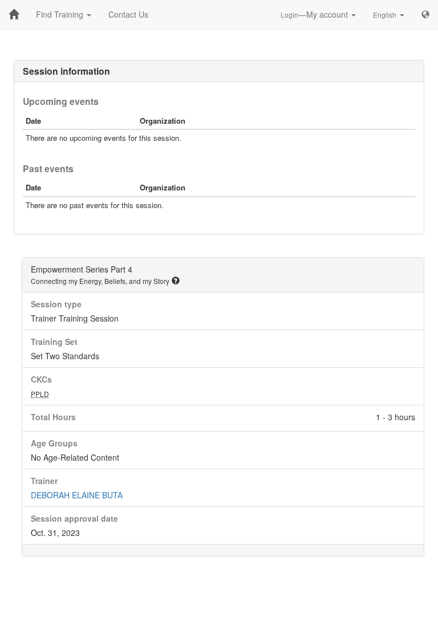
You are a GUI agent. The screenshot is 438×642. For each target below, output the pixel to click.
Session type (56, 304)
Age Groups (54, 443)
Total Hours (53, 416)
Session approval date (74, 518)
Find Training (61, 14)
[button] (176, 281)
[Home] (13, 14)
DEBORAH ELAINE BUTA (77, 495)
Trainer (44, 480)
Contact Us (128, 14)
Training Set (54, 341)
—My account (315, 14)
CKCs (41, 379)
